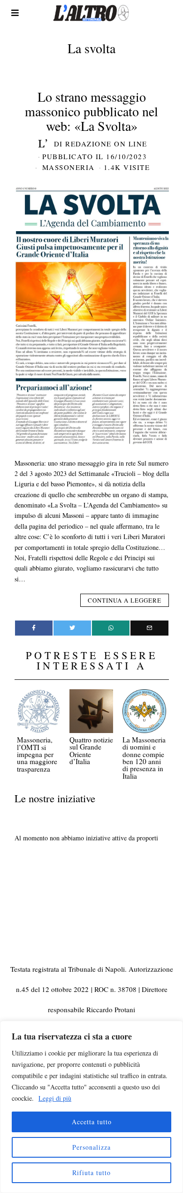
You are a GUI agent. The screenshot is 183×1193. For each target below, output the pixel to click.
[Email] (149, 628)
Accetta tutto (92, 1121)
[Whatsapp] (111, 628)
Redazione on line (106, 143)
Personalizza (91, 1147)
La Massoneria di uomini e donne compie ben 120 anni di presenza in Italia (144, 758)
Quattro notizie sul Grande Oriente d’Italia (91, 750)
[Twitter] (72, 628)
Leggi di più (54, 1098)
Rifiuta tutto (91, 1172)
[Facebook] (34, 628)
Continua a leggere (124, 600)
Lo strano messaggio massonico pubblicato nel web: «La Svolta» (91, 111)
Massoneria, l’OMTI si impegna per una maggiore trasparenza (37, 754)
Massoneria (68, 167)
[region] (91, 1107)
